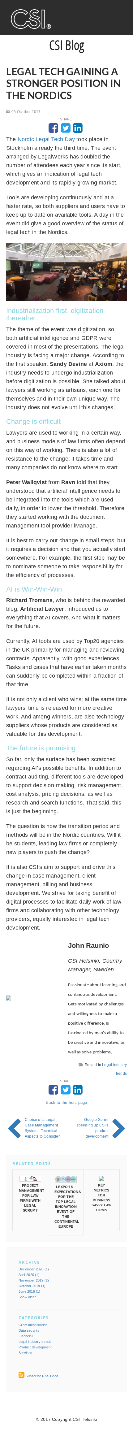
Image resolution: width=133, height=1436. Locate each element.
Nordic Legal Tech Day (46, 139)
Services (25, 1353)
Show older (27, 1297)
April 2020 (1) (29, 1275)
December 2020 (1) (34, 1269)
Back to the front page (66, 1102)
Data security (29, 1330)
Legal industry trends (35, 1341)
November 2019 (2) (34, 1280)
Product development (35, 1347)
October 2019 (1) (32, 1286)
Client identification (33, 1325)
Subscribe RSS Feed (41, 1376)
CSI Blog (66, 44)
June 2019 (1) (30, 1291)
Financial (25, 1336)
